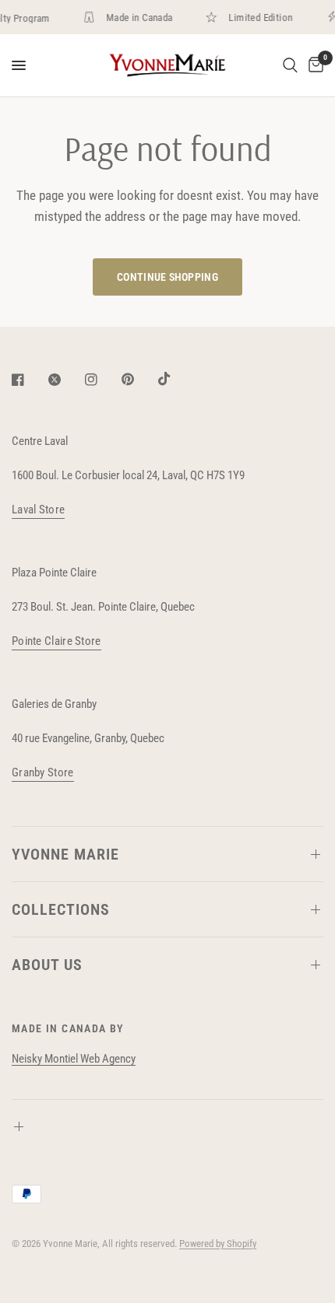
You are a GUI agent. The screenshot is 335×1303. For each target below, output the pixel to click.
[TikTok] (175, 379)
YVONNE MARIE (65, 854)
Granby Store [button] (43, 772)
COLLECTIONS (61, 909)
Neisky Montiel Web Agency (74, 1059)
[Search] (290, 65)
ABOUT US (47, 964)
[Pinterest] (139, 380)
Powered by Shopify (217, 1243)
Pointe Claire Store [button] (56, 641)
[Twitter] (65, 380)
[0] (313, 65)
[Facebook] (29, 380)
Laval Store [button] (38, 510)
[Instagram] (102, 380)
